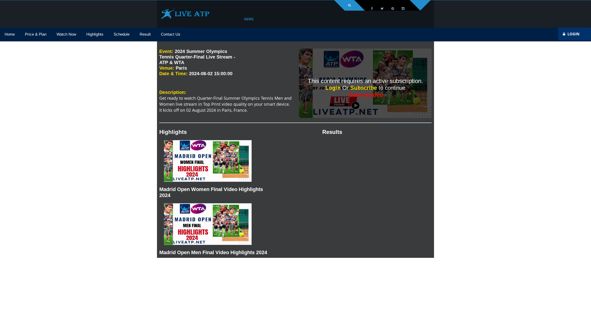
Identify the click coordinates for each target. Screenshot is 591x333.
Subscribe (364, 88)
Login (333, 88)
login (573, 34)
